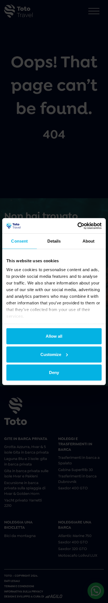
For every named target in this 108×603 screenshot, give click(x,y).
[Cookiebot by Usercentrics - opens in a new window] (78, 225)
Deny (54, 372)
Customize (50, 354)
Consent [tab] (19, 241)
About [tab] (89, 241)
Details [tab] (54, 241)
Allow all (54, 336)
